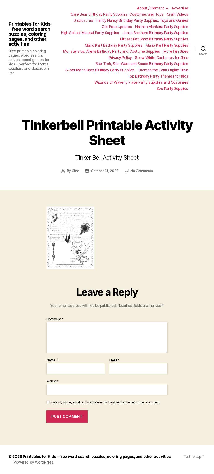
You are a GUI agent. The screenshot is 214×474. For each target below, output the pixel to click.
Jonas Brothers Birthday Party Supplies (155, 33)
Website (52, 381)
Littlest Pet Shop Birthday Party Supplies (154, 39)
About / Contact (150, 8)
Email (114, 360)
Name (52, 360)
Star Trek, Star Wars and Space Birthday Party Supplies (142, 63)
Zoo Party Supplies (172, 88)
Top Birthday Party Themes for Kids (158, 76)
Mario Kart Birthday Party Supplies (113, 45)
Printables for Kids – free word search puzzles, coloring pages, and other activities (97, 456)
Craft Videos (177, 14)
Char (75, 171)
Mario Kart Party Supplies (167, 45)
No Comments (142, 171)
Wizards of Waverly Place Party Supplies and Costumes (141, 82)
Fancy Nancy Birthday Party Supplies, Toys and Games (142, 20)
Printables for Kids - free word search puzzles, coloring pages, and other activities (29, 34)
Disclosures (83, 20)
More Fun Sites (175, 51)
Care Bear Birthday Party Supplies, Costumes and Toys (117, 14)
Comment (55, 319)
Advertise (179, 8)
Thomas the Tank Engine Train (163, 70)
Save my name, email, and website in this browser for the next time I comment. (105, 402)
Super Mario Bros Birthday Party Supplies (99, 70)
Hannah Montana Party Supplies (161, 26)
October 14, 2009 (105, 171)
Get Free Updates (117, 26)
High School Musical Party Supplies (90, 33)
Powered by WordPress (33, 462)
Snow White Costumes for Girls (161, 57)
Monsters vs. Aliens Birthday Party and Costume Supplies (111, 51)
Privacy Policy (120, 57)
